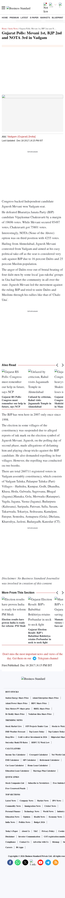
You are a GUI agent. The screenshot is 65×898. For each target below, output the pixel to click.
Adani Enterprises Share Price (45, 698)
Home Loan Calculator (38, 765)
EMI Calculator (12, 760)
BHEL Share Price (42, 708)
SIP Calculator (29, 760)
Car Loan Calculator (14, 765)
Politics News (24, 822)
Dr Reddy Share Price (15, 714)
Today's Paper (11, 831)
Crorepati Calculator (38, 754)
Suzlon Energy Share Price (17, 698)
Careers (8, 847)
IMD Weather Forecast (15, 731)
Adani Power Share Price (16, 703)
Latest (24, 18)
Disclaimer (10, 836)
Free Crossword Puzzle (15, 788)
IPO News (56, 800)
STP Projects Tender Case (36, 726)
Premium (14, 18)
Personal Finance (12, 811)
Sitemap (55, 842)
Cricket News (50, 806)
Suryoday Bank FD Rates (16, 742)
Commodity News (13, 806)
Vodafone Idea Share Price (40, 714)
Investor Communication (29, 836)
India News (13, 28)
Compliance (10, 842)
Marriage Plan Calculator (44, 771)
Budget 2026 (39, 822)
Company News (26, 800)
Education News (12, 817)
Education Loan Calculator (17, 771)
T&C (36, 831)
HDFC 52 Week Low (40, 742)
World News (48, 811)
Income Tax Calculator (15, 754)
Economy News (55, 817)
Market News (43, 800)
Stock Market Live (13, 726)
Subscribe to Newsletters (38, 783)
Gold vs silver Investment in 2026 (32, 737)
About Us (26, 831)
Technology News (31, 811)
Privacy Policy (48, 831)
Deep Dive (9, 737)
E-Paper (34, 18)
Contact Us (24, 842)
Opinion (26, 817)
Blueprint (57, 18)
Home (5, 18)
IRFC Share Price (39, 703)
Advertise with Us (40, 842)
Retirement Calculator (49, 760)
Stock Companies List (14, 783)
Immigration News (33, 806)
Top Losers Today (36, 731)
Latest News (10, 800)
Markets (45, 18)
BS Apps (19, 847)
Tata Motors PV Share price (17, 708)
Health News (39, 817)
